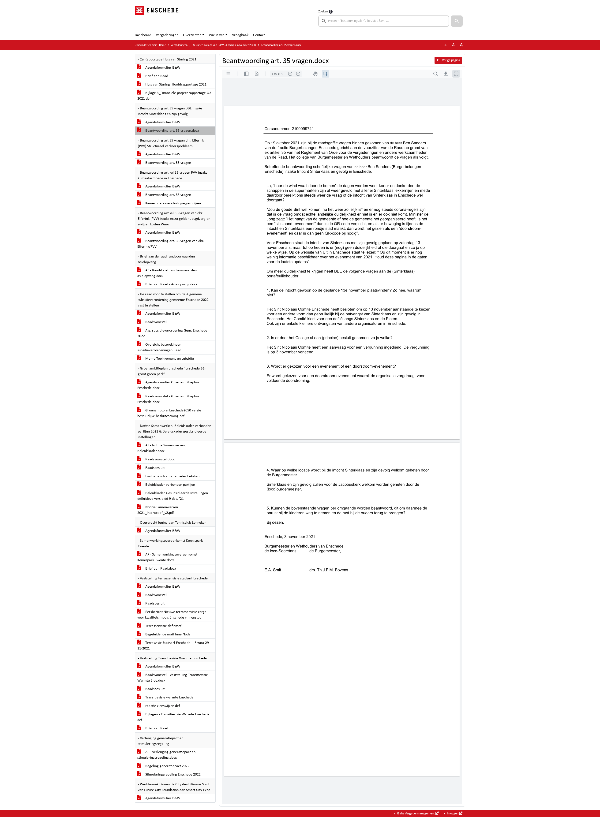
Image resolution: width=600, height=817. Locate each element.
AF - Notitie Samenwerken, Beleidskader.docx (161, 448)
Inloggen (452, 813)
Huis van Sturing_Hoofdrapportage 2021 (175, 84)
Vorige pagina (450, 60)
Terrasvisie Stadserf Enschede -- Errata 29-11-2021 (173, 645)
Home (162, 45)
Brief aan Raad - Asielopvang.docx (170, 284)
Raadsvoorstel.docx (159, 459)
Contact (259, 35)
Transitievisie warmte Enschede (168, 697)
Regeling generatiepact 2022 (166, 766)
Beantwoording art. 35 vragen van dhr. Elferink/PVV (170, 244)
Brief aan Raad (156, 76)
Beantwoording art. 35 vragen (167, 163)
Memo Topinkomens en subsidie (169, 359)
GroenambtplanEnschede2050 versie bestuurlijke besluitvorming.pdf (169, 413)
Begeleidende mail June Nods (167, 634)
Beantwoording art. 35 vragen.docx (171, 131)
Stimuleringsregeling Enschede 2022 (172, 774)
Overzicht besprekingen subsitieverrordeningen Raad (159, 347)
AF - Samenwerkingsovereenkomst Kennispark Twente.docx (167, 557)
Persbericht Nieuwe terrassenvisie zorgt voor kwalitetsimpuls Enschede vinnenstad (171, 614)
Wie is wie (217, 35)
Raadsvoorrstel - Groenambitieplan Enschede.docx (168, 399)
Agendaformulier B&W (162, 68)
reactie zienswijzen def (162, 706)
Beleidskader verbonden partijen (169, 485)
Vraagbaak (240, 35)
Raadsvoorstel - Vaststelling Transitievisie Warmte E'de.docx (172, 678)
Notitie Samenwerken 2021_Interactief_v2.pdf (157, 510)
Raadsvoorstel (155, 322)
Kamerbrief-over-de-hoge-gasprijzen (172, 203)
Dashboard (143, 35)
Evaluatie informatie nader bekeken (171, 476)
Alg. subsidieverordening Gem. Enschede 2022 (172, 333)
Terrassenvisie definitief (162, 626)
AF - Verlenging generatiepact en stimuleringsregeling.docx (166, 755)
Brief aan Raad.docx (160, 569)
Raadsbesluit (154, 468)
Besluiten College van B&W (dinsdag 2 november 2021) (224, 45)
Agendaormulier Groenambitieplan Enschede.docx (168, 385)
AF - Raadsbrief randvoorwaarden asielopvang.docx (167, 273)
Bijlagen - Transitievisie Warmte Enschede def (173, 717)
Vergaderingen (167, 35)
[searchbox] (383, 21)
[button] (457, 21)
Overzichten (192, 35)
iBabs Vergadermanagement (415, 813)
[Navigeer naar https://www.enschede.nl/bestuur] (158, 18)
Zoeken (323, 11)
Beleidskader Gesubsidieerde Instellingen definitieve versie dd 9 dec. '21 (172, 496)
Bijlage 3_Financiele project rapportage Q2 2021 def (174, 96)
